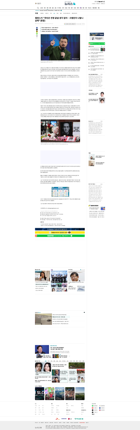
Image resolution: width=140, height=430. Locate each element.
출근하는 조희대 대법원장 (40, 288)
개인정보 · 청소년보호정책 (74, 422)
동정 (58, 414)
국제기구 (47, 13)
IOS (81, 414)
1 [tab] (80, 269)
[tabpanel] (76, 277)
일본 (61, 13)
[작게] (82, 24)
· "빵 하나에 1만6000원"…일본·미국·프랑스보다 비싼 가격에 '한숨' (97, 216)
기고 (56, 407)
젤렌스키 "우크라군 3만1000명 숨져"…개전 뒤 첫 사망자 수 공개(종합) (53, 225)
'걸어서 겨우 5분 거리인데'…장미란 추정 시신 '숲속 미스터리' (59, 365)
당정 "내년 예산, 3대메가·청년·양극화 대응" (47, 357)
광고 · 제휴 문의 (41, 422)
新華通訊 (82, 407)
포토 (86, 8)
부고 (55, 414)
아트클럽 (52, 407)
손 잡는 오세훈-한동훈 (39, 290)
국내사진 (67, 405)
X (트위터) (95, 410)
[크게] (84, 24)
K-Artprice (94, 3)
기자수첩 (90, 90)
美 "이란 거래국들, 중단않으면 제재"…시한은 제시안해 (43, 377)
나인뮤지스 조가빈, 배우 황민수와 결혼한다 (72, 379)
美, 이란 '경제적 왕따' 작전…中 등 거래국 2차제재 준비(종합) (63, 372)
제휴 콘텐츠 (95, 8)
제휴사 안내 (46, 422)
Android (82, 412)
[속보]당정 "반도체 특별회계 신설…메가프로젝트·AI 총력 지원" (47, 10)
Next (69, 356)
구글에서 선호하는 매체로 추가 (71, 23)
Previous (35, 356)
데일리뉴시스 (58, 412)
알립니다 (87, 422)
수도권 (66, 8)
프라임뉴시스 (98, 3)
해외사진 (72, 405)
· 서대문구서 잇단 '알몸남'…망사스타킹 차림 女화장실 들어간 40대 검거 (97, 211)
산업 (55, 8)
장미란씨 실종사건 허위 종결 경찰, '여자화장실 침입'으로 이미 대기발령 (72, 372)
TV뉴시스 (89, 8)
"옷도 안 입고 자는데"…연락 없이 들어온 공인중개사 (60, 323)
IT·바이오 (59, 8)
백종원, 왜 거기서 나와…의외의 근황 (58, 317)
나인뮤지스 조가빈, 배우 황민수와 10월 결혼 (59, 319)
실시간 (41, 8)
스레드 (95, 412)
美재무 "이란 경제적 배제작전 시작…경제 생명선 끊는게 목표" (43, 381)
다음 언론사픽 (102, 405)
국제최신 (42, 13)
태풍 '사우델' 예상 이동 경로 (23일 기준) (72, 288)
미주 (51, 13)
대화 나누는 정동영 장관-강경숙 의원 (41, 286)
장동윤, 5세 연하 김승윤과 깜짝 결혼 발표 (59, 314)
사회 (63, 8)
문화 (72, 8)
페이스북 (103, 407)
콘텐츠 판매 (51, 422)
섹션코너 (52, 412)
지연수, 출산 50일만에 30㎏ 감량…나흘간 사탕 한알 (60, 321)
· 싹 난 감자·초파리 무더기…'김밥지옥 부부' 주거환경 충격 (97, 213)
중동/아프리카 (74, 13)
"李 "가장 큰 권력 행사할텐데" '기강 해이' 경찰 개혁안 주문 (57, 348)
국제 (47, 8)
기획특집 (57, 409)
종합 (45, 361)
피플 (89, 153)
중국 (57, 13)
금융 (53, 8)
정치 (45, 8)
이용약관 (67, 422)
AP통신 (82, 405)
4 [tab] (84, 269)
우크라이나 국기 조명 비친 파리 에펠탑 (42, 282)
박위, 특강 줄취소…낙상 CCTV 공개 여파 (63, 379)
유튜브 (95, 407)
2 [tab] (81, 269)
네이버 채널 (95, 405)
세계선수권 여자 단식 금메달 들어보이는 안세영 (43, 284)
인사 (51, 414)
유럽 (54, 13)
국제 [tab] (101, 46)
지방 (69, 8)
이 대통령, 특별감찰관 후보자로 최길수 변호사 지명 (76, 283)
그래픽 (67, 407)
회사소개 (36, 422)
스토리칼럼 (57, 405)
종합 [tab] (104, 46)
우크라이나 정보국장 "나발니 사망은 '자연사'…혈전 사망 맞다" (52, 224)
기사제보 (64, 422)
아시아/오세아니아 (66, 13)
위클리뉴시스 (103, 3)
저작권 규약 (56, 422)
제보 (99, 8)
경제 (50, 8)
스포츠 (75, 8)
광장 (83, 8)
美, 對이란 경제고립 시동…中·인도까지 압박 (63, 357)
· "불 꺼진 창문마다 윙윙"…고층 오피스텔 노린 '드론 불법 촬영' (97, 215)
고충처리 (60, 422)
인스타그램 (102, 410)
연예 (78, 8)
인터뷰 (52, 409)
